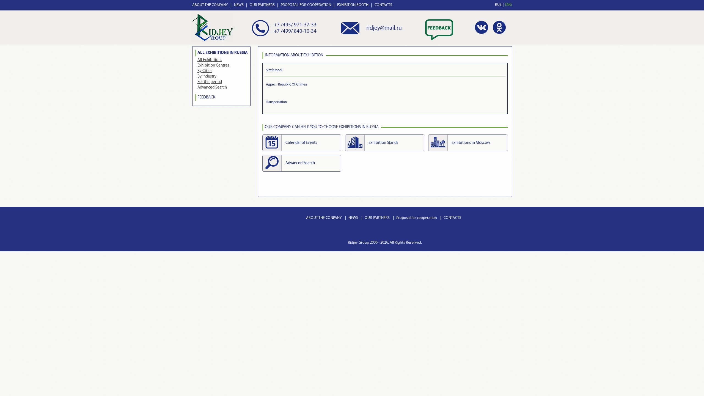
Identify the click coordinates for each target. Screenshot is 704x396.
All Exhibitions (209, 60)
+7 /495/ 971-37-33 (295, 25)
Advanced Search (212, 88)
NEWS (239, 5)
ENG (508, 5)
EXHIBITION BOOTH (353, 5)
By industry (206, 77)
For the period (209, 82)
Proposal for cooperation (416, 218)
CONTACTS (383, 5)
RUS (498, 5)
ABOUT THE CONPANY (210, 5)
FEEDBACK (206, 97)
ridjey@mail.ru (384, 28)
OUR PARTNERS (262, 5)
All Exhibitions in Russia (222, 53)
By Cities (204, 71)
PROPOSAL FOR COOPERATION (306, 5)
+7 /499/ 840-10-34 (295, 31)
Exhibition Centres (213, 66)
